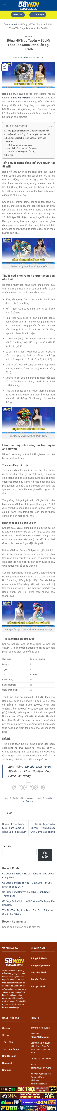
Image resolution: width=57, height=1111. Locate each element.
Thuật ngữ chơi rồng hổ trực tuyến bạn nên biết (28, 134)
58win (7, 24)
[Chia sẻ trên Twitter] (25, 787)
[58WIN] (28, 5)
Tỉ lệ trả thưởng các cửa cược (23, 151)
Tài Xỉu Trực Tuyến (37, 766)
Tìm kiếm (6, 846)
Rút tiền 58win (38, 979)
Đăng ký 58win (39, 958)
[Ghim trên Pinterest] (36, 787)
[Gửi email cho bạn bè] (31, 787)
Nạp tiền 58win (39, 972)
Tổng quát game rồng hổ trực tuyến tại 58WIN (27, 131)
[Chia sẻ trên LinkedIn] (42, 787)
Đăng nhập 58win (40, 965)
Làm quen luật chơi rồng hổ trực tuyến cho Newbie (26, 140)
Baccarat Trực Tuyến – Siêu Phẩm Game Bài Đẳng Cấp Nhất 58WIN (14, 828)
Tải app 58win (38, 986)
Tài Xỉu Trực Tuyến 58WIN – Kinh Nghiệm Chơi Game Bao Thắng (42, 828)
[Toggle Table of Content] (48, 126)
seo (42, 58)
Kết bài (9, 155)
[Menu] (4, 5)
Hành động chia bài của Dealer (24, 148)
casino (15, 24)
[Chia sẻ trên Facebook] (20, 787)
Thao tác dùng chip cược (21, 145)
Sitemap (6, 1070)
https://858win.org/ (40, 1037)
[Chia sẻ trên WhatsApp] (14, 787)
